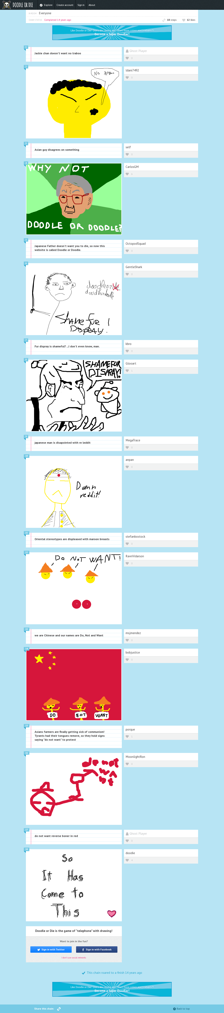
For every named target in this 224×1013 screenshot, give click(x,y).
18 (26, 849)
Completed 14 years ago (57, 19)
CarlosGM (132, 167)
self (128, 147)
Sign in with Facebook (98, 949)
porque (130, 729)
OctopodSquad (136, 243)
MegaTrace (133, 440)
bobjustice (133, 652)
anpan (130, 460)
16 (26, 753)
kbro (129, 344)
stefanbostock (135, 536)
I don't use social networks (74, 957)
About (92, 5)
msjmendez (133, 633)
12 (26, 552)
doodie (130, 853)
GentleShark (134, 267)
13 (26, 629)
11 (26, 532)
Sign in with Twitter (53, 949)
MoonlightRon (135, 757)
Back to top (183, 1008)
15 (26, 725)
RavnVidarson (135, 556)
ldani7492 (132, 70)
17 (26, 829)
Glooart (131, 363)
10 (26, 456)
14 (26, 648)
